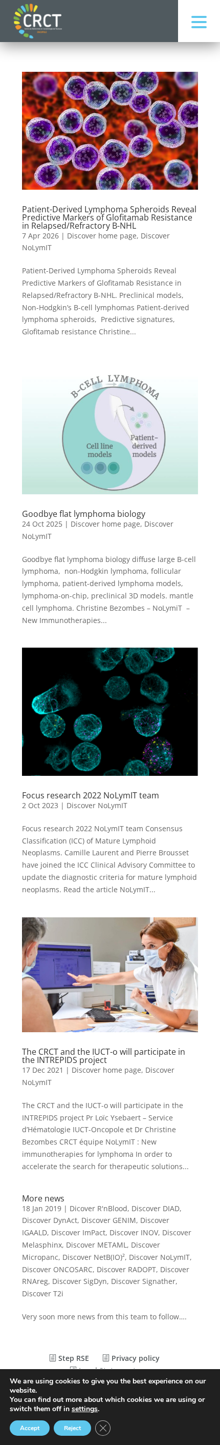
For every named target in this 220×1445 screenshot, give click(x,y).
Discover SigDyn (79, 1281)
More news (43, 1198)
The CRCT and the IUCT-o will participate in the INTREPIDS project (103, 1056)
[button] (199, 21)
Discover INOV (133, 1232)
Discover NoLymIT (97, 805)
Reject (72, 1428)
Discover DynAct (49, 1220)
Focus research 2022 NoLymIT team (90, 795)
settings (85, 1409)
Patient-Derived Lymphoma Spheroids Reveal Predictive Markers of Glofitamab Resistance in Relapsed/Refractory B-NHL (109, 217)
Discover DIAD (155, 1208)
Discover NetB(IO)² (93, 1257)
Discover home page (102, 235)
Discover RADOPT (126, 1269)
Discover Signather (143, 1281)
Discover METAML (96, 1245)
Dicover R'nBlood (98, 1208)
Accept (29, 1428)
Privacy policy (134, 1358)
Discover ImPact (78, 1232)
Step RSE (72, 1358)
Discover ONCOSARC (57, 1269)
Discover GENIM (108, 1220)
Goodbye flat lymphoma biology (83, 513)
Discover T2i (42, 1293)
